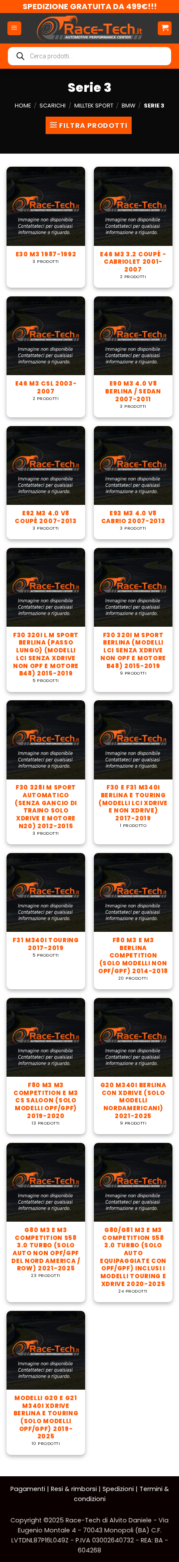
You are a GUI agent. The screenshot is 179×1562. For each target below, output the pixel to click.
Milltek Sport (93, 105)
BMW (128, 105)
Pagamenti (27, 1489)
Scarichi (53, 105)
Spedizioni (118, 1489)
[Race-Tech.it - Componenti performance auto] (89, 28)
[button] (14, 28)
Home (23, 105)
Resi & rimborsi (74, 1489)
